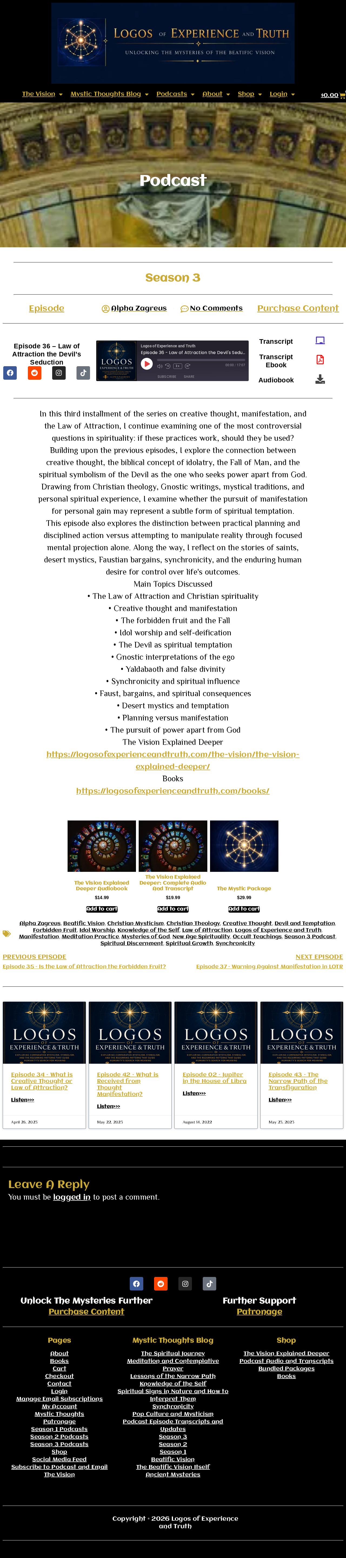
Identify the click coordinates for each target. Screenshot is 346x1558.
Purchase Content (298, 308)
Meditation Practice (90, 937)
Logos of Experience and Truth (278, 930)
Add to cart (102, 909)
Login (278, 94)
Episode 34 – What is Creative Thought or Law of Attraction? (42, 1081)
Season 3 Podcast (309, 937)
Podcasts (172, 94)
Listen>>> (22, 1100)
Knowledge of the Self (148, 930)
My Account (59, 1407)
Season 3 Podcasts (59, 1444)
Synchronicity (235, 943)
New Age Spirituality (201, 937)
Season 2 (173, 1444)
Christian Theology (193, 923)
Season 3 (173, 1437)
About (212, 94)
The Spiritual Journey (173, 1354)
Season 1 (173, 1452)
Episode (46, 308)
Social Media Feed (59, 1460)
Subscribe (167, 376)
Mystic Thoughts (59, 1414)
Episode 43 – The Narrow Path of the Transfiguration (298, 1081)
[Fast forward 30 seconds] (187, 366)
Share (189, 376)
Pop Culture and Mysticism (173, 1414)
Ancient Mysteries (173, 1475)
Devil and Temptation (305, 923)
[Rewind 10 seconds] (168, 366)
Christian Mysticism (135, 923)
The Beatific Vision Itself (173, 1467)
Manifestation (39, 937)
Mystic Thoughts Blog (106, 94)
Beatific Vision (84, 923)
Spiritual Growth (189, 943)
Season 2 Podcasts (59, 1437)
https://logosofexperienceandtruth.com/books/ (173, 791)
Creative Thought (247, 923)
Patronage (259, 1312)
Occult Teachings (257, 937)
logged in (72, 1198)
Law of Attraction (207, 930)
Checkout (59, 1376)
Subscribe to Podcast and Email (59, 1467)
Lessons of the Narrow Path (173, 1376)
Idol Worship (97, 930)
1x (177, 366)
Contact (59, 1384)
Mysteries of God (145, 937)
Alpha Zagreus (40, 923)
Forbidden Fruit (55, 930)
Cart (59, 1369)
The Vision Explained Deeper (286, 1354)
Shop (246, 94)
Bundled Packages (286, 1369)
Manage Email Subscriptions (59, 1399)
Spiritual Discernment (132, 943)
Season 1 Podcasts (59, 1429)
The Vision (38, 94)
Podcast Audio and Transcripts (286, 1361)
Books (59, 1361)
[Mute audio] (159, 366)
